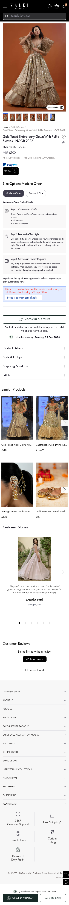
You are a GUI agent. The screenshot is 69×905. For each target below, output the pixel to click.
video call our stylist (37, 319)
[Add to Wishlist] (63, 137)
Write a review (35, 659)
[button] (56, 6)
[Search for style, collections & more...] (6, 16)
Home (5, 127)
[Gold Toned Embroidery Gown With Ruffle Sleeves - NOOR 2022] (5, 117)
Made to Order (13, 193)
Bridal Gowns (17, 127)
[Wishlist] (64, 6)
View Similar (53, 108)
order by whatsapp (23, 898)
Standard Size (36, 193)
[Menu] (5, 6)
